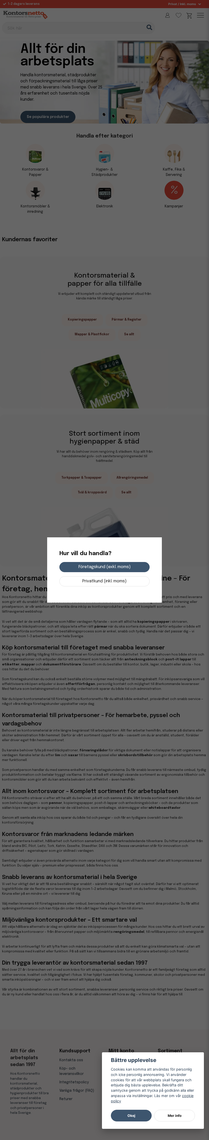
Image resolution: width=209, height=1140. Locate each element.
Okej (131, 1116)
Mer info (174, 1116)
